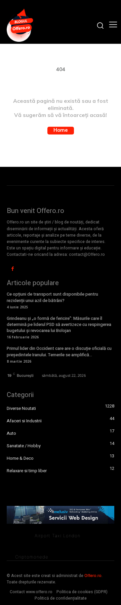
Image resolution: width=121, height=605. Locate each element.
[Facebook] (12, 269)
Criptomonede (31, 556)
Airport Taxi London (57, 535)
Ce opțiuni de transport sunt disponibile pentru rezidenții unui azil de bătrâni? (52, 297)
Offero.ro (93, 576)
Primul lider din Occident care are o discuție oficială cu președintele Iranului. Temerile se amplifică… (59, 351)
